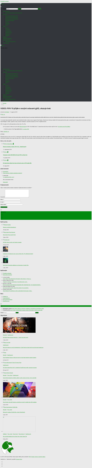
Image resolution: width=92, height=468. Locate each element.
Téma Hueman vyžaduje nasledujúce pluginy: (12, 173)
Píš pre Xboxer (6, 43)
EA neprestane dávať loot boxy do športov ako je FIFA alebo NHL (17, 163)
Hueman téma (19, 459)
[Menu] (1, 6)
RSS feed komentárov (7, 299)
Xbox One (5, 14)
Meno (2, 199)
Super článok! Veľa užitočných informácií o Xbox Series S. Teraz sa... (17, 279)
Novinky (7, 28)
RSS (30, 456)
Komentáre (5, 171)
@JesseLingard (23, 126)
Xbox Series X (22, 434)
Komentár (3, 197)
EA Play (7, 22)
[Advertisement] (46, 58)
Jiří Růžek (7, 112)
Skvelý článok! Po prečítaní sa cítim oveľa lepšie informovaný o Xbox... (17, 291)
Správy (4, 26)
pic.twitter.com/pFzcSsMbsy (64, 126)
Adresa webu (3, 204)
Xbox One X (15, 434)
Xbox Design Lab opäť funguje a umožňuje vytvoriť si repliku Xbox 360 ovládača (19, 402)
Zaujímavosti (8, 31)
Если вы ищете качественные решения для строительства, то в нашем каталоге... (22, 285)
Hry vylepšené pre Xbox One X (12, 16)
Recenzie (5, 37)
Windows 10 (8, 34)
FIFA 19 (7, 131)
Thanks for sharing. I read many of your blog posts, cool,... (15, 282)
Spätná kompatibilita (7, 38)
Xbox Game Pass (6, 40)
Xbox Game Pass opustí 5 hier (9, 235)
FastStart (8, 23)
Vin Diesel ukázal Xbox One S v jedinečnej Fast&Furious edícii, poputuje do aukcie (20, 367)
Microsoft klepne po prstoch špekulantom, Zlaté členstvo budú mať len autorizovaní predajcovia (23, 347)
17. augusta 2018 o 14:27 (8, 177)
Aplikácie (7, 35)
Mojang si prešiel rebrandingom (9, 227)
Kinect (7, 25)
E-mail (2, 202)
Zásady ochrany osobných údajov (38, 456)
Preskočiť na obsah (5, 1)
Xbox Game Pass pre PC (11, 41)
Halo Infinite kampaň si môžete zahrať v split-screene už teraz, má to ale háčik (19, 378)
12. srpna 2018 (26, 129)
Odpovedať (5, 182)
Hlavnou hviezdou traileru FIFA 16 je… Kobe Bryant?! (14, 146)
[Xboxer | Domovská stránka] (2, 4)
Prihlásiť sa (5, 296)
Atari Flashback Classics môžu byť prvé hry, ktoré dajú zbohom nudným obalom (19, 357)
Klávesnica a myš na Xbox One (12, 19)
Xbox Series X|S (6, 11)
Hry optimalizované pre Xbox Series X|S (14, 13)
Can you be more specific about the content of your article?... (16, 288)
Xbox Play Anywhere (10, 20)
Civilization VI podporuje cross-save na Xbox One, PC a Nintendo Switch (18, 253)
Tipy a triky (8, 29)
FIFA (4, 131)
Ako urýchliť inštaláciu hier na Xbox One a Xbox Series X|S (15, 436)
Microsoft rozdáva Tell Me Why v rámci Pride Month (14, 412)
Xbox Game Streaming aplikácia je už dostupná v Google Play (16, 265)
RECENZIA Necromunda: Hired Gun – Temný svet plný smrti (15, 337)
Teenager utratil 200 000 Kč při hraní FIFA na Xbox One (15, 155)
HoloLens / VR (9, 32)
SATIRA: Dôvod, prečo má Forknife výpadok (12, 242)
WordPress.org (6, 301)
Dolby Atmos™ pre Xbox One (12, 17)
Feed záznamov (6, 298)
